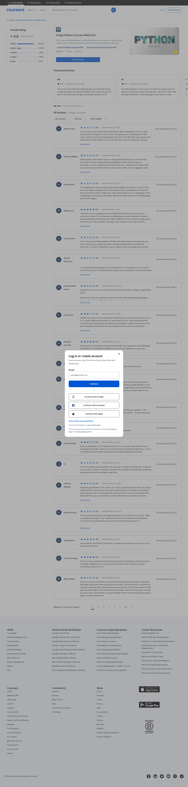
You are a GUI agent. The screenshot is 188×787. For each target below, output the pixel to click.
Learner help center (94, 425)
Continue (94, 383)
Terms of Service (82, 431)
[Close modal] (119, 353)
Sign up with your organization (81, 420)
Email (72, 369)
